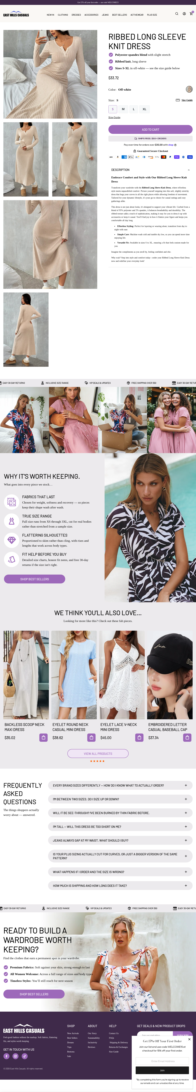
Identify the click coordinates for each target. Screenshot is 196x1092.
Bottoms (70, 1052)
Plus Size (152, 15)
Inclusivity (92, 1042)
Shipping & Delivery (118, 1042)
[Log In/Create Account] (184, 13)
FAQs (111, 1038)
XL (144, 109)
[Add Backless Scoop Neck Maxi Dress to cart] (43, 738)
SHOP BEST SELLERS (34, 579)
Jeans (105, 15)
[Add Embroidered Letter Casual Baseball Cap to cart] (187, 738)
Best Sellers (119, 15)
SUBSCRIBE (183, 1035)
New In (50, 15)
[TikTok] (25, 1056)
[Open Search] (177, 13)
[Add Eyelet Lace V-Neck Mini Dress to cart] (139, 738)
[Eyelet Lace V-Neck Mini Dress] (122, 675)
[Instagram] (15, 1056)
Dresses (76, 15)
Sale (69, 1056)
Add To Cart (150, 129)
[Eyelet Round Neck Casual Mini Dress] (74, 675)
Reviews (91, 1047)
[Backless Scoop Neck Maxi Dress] (26, 675)
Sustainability (94, 1038)
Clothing (63, 15)
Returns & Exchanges (118, 1047)
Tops (69, 1047)
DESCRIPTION (120, 169)
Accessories (91, 15)
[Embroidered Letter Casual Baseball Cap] (170, 675)
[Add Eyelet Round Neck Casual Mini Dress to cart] (91, 738)
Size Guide (187, 100)
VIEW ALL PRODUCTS (98, 753)
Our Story (92, 1033)
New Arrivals (73, 1033)
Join (162, 1070)
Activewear (137, 15)
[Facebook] (6, 1056)
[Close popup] (189, 1039)
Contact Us (114, 1033)
